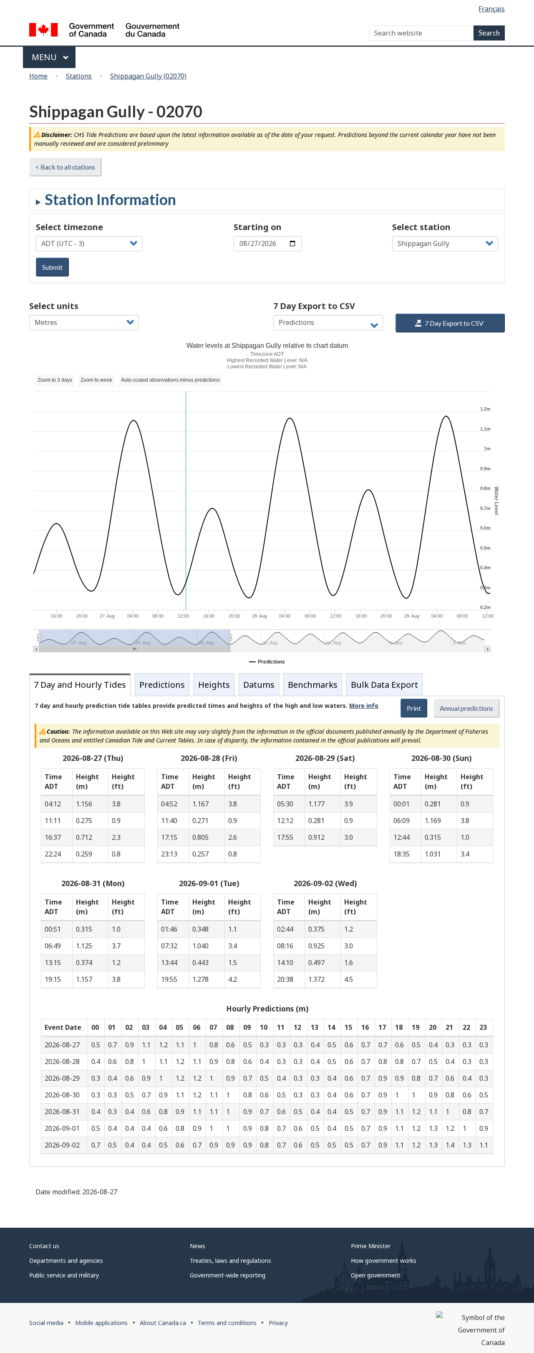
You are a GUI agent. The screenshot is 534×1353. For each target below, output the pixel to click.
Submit (52, 267)
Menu (45, 57)
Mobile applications (101, 1323)
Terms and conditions (227, 1323)
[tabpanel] (267, 931)
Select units (53, 306)
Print (414, 708)
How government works (383, 1260)
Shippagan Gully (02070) (148, 76)
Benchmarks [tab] (313, 684)
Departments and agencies (66, 1260)
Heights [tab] (214, 684)
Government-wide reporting (227, 1275)
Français (492, 8)
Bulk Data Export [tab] (384, 684)
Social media (46, 1323)
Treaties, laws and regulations (230, 1260)
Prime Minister (370, 1246)
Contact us (44, 1246)
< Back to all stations (65, 167)
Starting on (258, 227)
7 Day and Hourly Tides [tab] (80, 684)
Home (38, 76)
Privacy (278, 1323)
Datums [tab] (259, 684)
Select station (421, 227)
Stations (79, 76)
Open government (375, 1275)
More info (363, 705)
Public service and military (64, 1275)
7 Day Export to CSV (314, 306)
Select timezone (69, 227)
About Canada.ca (163, 1323)
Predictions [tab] (162, 684)
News (197, 1246)
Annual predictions (466, 708)
